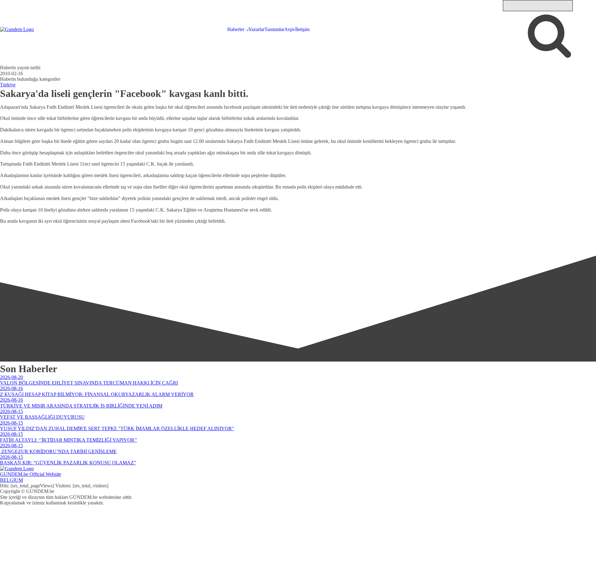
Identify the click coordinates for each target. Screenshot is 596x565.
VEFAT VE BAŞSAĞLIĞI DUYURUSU (42, 417)
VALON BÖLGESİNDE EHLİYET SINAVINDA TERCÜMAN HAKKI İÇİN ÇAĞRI (89, 382)
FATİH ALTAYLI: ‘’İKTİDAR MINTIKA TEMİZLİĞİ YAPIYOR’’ (68, 440)
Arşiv (289, 29)
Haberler (235, 29)
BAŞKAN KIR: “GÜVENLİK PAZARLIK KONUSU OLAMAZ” (68, 462)
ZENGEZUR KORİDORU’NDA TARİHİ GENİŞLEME (58, 451)
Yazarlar (256, 29)
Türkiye (8, 84)
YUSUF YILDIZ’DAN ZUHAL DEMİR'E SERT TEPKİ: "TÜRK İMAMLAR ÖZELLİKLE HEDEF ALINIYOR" (117, 428)
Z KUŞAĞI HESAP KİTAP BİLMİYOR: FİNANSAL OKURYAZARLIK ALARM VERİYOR (97, 394)
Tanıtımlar (274, 29)
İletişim (302, 29)
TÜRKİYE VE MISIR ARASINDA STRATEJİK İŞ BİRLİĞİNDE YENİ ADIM (81, 405)
